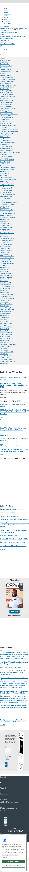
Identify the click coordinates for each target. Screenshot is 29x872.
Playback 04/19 (4, 267)
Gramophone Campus (6, 227)
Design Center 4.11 (5, 283)
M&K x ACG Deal (4, 292)
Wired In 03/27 (4, 319)
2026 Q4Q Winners (5, 311)
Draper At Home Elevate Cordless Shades (13, 546)
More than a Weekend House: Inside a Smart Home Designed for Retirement (14, 663)
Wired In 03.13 (4, 342)
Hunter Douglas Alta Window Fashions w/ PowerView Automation (13, 531)
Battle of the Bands (5, 285)
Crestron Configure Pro (6, 146)
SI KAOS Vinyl (4, 154)
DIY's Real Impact (5, 317)
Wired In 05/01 (4, 237)
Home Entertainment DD (7, 117)
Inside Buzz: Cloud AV (6, 356)
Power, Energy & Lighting (7, 169)
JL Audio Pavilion (5, 173)
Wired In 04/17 (4, 269)
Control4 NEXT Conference (7, 79)
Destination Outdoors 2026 (7, 81)
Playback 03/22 (4, 329)
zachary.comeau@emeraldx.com (9, 802)
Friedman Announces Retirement (9, 202)
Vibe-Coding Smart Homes (7, 231)
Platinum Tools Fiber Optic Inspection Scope (14, 519)
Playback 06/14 (4, 171)
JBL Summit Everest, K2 (7, 183)
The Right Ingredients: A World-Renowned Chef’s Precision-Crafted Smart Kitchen (13, 721)
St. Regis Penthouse (6, 313)
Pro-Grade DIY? (4, 348)
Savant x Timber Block (6, 304)
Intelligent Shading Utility (7, 352)
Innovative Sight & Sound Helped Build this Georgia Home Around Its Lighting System (13, 706)
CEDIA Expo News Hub (6, 210)
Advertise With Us (5, 38)
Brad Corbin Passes (5, 164)
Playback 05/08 (4, 219)
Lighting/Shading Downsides (8, 179)
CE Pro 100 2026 (5, 198)
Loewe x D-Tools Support (7, 258)
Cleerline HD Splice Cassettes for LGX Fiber (14, 539)
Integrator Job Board (6, 333)
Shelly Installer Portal (6, 190)
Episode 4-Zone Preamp (7, 263)
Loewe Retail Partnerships (7, 213)
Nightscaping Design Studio (8, 125)
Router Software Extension (7, 217)
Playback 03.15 (4, 340)
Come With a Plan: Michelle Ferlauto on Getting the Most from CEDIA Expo (13, 429)
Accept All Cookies (13, 861)
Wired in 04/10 (4, 281)
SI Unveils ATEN (4, 144)
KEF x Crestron (4, 68)
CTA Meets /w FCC (5, 242)
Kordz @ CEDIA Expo (6, 93)
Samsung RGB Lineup (6, 277)
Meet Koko (3, 139)
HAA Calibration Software (7, 238)
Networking (4, 32)
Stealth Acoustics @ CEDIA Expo (9, 71)
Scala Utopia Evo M (5, 141)
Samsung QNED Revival (6, 338)
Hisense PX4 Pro (5, 135)
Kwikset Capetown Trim (8, 513)
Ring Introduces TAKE (6, 66)
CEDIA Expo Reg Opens (6, 294)
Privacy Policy (5, 857)
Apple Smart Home (5, 123)
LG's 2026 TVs (4, 354)
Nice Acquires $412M (6, 148)
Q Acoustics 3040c (5, 116)
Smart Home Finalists (6, 106)
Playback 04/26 (4, 252)
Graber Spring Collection (7, 233)
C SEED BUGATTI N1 (6, 181)
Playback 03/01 (4, 363)
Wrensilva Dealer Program (7, 204)
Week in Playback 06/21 (7, 160)
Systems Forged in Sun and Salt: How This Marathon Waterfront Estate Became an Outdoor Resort (13, 673)
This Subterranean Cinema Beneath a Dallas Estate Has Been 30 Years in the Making (14, 692)
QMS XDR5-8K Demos (6, 94)
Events (5, 16)
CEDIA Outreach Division (7, 260)
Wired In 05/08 (4, 221)
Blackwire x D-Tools (5, 75)
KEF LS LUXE (3, 121)
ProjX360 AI (3, 290)
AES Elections (4, 98)
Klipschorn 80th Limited (6, 100)
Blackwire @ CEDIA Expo (7, 91)
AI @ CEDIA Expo (5, 336)
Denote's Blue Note (5, 296)
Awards (6, 17)
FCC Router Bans (5, 325)
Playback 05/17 (4, 206)
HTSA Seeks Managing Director (9, 131)
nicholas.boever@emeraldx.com (9, 808)
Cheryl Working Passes (6, 189)
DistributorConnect (5, 69)
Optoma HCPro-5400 (6, 262)
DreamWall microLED (6, 273)
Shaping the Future (5, 60)
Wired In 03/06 (4, 350)
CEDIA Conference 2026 (7, 286)
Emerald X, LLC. (7, 834)
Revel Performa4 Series (7, 298)
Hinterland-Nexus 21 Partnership (9, 129)
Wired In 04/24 (4, 254)
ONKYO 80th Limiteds (6, 102)
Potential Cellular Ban (6, 196)
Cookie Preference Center (13, 865)
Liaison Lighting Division (7, 250)
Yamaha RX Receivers (6, 215)
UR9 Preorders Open (6, 323)
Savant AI (2, 73)
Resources (7, 14)
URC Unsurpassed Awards (7, 167)
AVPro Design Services (6, 156)
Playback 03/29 (4, 315)
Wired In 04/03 (4, 302)
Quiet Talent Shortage (6, 359)
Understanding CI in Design (7, 194)
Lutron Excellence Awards (7, 142)
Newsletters (7, 44)
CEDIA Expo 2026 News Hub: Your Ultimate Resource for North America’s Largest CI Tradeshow (14, 412)
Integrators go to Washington (8, 85)
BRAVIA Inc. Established (7, 310)
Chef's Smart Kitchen (6, 244)
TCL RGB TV (3, 265)
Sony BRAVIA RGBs (5, 192)
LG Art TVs (3, 200)
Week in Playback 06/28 (7, 150)
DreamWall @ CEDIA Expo (7, 96)
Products (10, 28)
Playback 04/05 (4, 300)
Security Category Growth (7, 308)
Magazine (4, 42)
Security (23, 36)
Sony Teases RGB (5, 288)
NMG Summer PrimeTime (7, 185)
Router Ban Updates (5, 246)
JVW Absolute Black (5, 83)
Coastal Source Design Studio (8, 212)
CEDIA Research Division (7, 225)
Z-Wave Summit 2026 (6, 248)
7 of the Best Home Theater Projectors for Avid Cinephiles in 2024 (13, 385)
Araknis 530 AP (4, 321)
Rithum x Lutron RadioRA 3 (7, 108)
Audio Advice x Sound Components (10, 152)
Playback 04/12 (4, 279)
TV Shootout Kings (5, 137)
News (2, 28)
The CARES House (5, 358)
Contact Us (3, 811)
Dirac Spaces (3, 127)
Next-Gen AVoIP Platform (7, 87)
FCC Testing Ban (4, 223)
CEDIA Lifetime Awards (6, 77)
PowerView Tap (4, 64)
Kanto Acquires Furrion (6, 158)
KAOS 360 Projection (6, 112)
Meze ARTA (3, 175)
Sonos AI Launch (4, 119)
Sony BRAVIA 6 (4, 62)
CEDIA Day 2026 (4, 306)
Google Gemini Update (6, 240)
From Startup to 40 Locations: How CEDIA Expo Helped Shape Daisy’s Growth (14, 450)
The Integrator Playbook (7, 177)
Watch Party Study (5, 162)
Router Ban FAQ (4, 271)
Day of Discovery (5, 208)
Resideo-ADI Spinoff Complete (9, 114)
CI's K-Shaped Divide (6, 275)
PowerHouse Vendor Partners (8, 344)
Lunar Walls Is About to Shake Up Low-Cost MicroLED (14, 440)
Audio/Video (8, 36)
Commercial (10, 32)
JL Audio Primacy (5, 229)
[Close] (24, 837)
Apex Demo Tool (4, 89)
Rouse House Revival (6, 334)
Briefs (6, 28)
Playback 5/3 (3, 235)
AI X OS (2, 165)
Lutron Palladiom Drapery (7, 104)
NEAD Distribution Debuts (7, 133)
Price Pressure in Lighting (7, 187)
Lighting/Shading (16, 36)
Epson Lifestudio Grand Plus (8, 327)
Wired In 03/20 (4, 331)
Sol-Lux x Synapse (5, 346)
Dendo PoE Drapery (5, 110)
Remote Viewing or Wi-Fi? (7, 361)
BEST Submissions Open (7, 256)
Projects (6, 12)
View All (2, 549)
